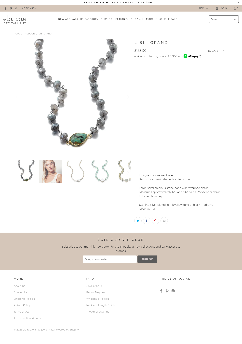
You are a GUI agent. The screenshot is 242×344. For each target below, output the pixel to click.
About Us (19, 285)
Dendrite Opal (176, 91)
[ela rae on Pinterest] (10, 8)
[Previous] (17, 97)
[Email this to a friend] (164, 220)
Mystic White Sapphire (150, 108)
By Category (89, 19)
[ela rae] (14, 19)
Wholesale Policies (97, 298)
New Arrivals (68, 19)
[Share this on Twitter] (138, 220)
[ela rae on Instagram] (15, 8)
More (150, 19)
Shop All (137, 19)
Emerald (142, 131)
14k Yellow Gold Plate (151, 77)
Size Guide (214, 51)
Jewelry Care (94, 285)
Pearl (156, 131)
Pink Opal (176, 108)
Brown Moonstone (148, 116)
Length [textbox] (139, 140)
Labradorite (163, 100)
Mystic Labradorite (149, 91)
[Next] (128, 97)
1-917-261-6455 (28, 8)
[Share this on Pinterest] (155, 220)
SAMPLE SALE (168, 19)
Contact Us (20, 292)
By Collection (115, 19)
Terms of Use (21, 311)
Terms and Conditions (27, 318)
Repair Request (95, 292)
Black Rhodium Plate (150, 68)
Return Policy (22, 305)
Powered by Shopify (66, 329)
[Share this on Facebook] (146, 220)
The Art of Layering (97, 311)
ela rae (27, 329)
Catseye (181, 100)
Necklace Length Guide (100, 305)
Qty (136, 159)
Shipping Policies (24, 298)
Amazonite (143, 100)
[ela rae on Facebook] (5, 8)
